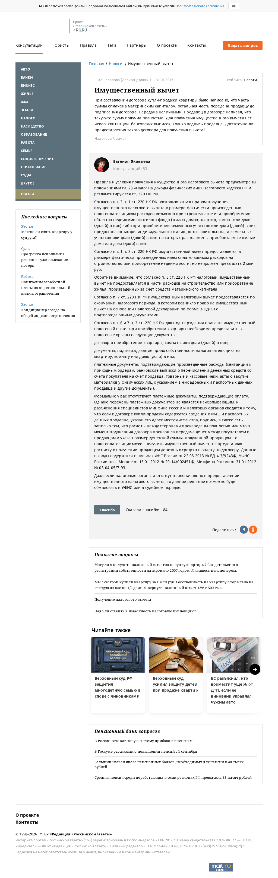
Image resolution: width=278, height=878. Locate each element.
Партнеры (137, 45)
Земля (27, 110)
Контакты (196, 45)
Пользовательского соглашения (200, 6)
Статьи (27, 194)
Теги (112, 45)
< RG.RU (80, 30)
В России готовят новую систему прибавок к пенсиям (143, 740)
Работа (27, 142)
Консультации (29, 45)
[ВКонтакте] (244, 530)
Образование (34, 134)
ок (234, 6)
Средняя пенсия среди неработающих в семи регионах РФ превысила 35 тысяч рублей (173, 777)
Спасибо (107, 509)
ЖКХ (25, 102)
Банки (27, 77)
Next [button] (255, 669)
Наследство (32, 126)
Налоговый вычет (110, 138)
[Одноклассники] (253, 530)
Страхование (33, 167)
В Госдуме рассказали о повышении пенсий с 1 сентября (145, 751)
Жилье (27, 93)
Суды (26, 175)
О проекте (167, 45)
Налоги (28, 118)
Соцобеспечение (37, 159)
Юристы (61, 45)
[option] (118, 675)
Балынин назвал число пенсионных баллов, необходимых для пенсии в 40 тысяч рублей (169, 764)
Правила (88, 45)
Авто (25, 69)
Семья (27, 150)
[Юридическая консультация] (40, 26)
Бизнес (28, 85)
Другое (27, 183)
